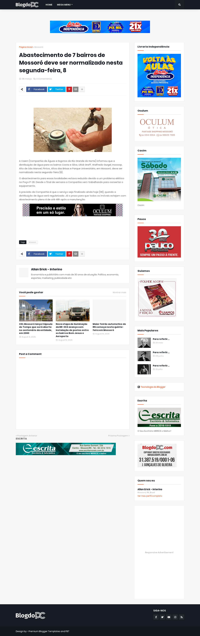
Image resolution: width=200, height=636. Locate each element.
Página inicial (25, 47)
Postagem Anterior (27, 435)
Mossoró (38, 47)
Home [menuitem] (49, 4)
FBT (67, 631)
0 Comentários (44, 78)
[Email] (75, 89)
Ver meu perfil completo (150, 496)
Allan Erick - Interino (46, 269)
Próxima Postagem (118, 435)
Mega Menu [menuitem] (64, 4)
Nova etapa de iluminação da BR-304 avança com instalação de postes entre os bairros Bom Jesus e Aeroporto (72, 330)
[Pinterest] (69, 89)
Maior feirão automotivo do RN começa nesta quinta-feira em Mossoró (109, 327)
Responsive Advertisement (159, 552)
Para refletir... (161, 339)
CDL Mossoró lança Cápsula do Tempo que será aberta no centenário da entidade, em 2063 (35, 329)
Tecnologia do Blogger (153, 387)
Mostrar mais (119, 292)
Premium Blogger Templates (44, 631)
